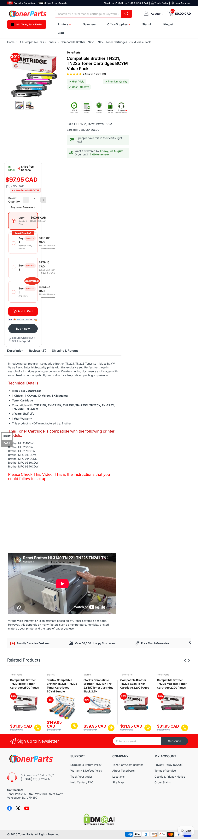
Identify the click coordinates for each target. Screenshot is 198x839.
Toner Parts (25, 834)
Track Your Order (81, 776)
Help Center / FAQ (81, 782)
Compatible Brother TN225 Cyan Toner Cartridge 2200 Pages (134, 683)
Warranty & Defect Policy (86, 770)
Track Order (161, 3)
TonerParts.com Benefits (127, 764)
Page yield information (24, 620)
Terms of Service (165, 770)
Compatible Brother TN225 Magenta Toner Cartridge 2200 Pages (172, 683)
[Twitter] (18, 808)
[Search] (126, 14)
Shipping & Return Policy (86, 764)
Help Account (183, 3)
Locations (118, 776)
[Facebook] (9, 808)
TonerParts (73, 52)
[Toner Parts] (28, 14)
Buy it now (23, 328)
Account (156, 13)
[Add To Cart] (37, 727)
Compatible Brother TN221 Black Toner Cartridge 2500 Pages (24, 683)
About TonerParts (123, 770)
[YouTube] (27, 808)
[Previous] (189, 660)
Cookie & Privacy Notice (169, 776)
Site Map (118, 782)
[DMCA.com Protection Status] (99, 824)
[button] (74, 74)
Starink (51, 674)
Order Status (162, 782)
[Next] (185, 660)
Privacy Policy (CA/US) (168, 764)
